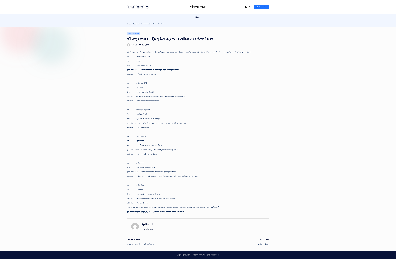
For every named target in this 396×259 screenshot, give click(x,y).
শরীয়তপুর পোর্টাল (198, 7)
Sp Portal (147, 224)
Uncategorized (133, 33)
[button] (261, 7)
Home (129, 24)
